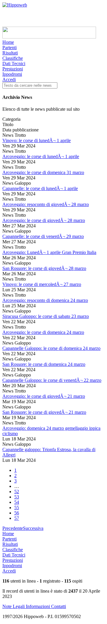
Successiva (33, 528)
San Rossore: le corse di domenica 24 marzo (43, 364)
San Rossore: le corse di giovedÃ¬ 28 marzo (44, 268)
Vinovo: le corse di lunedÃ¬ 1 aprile (36, 140)
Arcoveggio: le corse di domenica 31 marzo (43, 172)
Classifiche (12, 58)
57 (16, 518)
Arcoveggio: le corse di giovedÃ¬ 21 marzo (43, 396)
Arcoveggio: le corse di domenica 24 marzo (43, 332)
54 (16, 502)
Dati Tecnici (13, 63)
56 (16, 512)
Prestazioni (12, 68)
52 (16, 491)
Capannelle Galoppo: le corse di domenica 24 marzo (51, 348)
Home (8, 42)
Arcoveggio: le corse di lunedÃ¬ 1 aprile (40, 156)
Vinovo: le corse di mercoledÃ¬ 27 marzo (41, 284)
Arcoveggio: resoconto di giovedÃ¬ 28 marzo (45, 204)
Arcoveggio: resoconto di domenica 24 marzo (45, 300)
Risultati (10, 52)
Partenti (9, 47)
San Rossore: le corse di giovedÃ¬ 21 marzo (44, 412)
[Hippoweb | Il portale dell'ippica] (14, 4)
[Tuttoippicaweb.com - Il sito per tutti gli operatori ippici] (49, 36)
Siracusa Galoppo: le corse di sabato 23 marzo (45, 316)
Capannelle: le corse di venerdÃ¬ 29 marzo (43, 236)
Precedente (12, 528)
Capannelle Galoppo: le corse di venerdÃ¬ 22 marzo (51, 380)
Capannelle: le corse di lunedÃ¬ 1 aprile (40, 188)
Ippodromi (12, 74)
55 (16, 507)
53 (16, 496)
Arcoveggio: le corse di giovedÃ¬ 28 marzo (43, 220)
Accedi (9, 79)
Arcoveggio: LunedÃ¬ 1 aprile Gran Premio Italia (49, 252)
